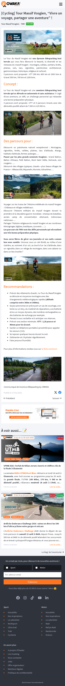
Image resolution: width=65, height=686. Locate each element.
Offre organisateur (16, 665)
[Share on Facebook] (59, 393)
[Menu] (61, 4)
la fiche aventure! (49, 349)
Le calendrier (14, 620)
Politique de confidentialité (20, 672)
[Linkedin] (47, 598)
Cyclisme (12, 635)
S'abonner (32, 582)
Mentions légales (15, 669)
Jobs (10, 661)
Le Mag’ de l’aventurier (52, 552)
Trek (10, 631)
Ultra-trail (12, 627)
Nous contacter (15, 657)
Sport (12, 567)
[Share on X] (55, 393)
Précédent (10, 398)
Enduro (49, 635)
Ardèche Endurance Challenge (19, 531)
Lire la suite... (55, 486)
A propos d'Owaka (16, 650)
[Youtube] (40, 598)
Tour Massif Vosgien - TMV (13, 24)
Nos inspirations (15, 616)
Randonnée (51, 631)
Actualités (12, 612)
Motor (42, 567)
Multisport (12, 623)
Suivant (55, 398)
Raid (48, 623)
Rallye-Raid (51, 627)
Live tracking (13, 654)
